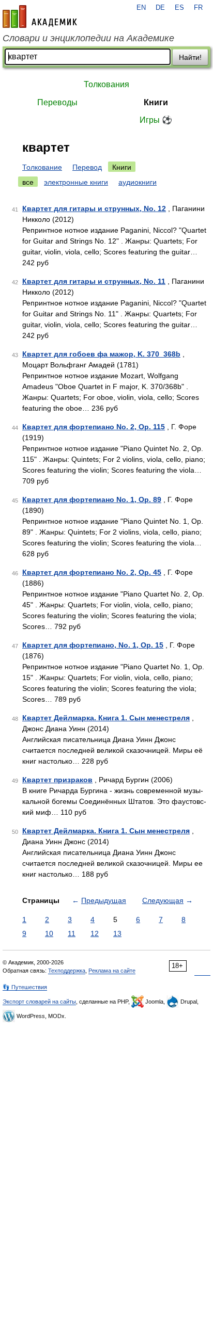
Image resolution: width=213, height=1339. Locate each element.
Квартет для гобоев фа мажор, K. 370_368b (101, 354)
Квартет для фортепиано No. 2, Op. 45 (91, 572)
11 (71, 933)
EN (141, 7)
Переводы (57, 102)
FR (198, 7)
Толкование (42, 167)
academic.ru (40, 16)
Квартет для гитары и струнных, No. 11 (93, 281)
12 (94, 933)
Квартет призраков (57, 780)
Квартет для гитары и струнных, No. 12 (94, 208)
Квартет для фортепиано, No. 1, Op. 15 (92, 645)
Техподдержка (66, 970)
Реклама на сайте (111, 970)
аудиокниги (137, 182)
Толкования (106, 84)
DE (160, 7)
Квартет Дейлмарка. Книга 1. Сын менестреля (106, 718)
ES (179, 7)
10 (49, 933)
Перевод (87, 167)
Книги (156, 102)
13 (117, 933)
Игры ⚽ (156, 120)
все (28, 182)
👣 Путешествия (25, 987)
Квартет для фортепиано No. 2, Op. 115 (93, 427)
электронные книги (76, 182)
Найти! (190, 57)
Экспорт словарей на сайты (39, 1001)
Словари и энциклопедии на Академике (88, 38)
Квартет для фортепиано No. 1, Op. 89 (91, 499)
